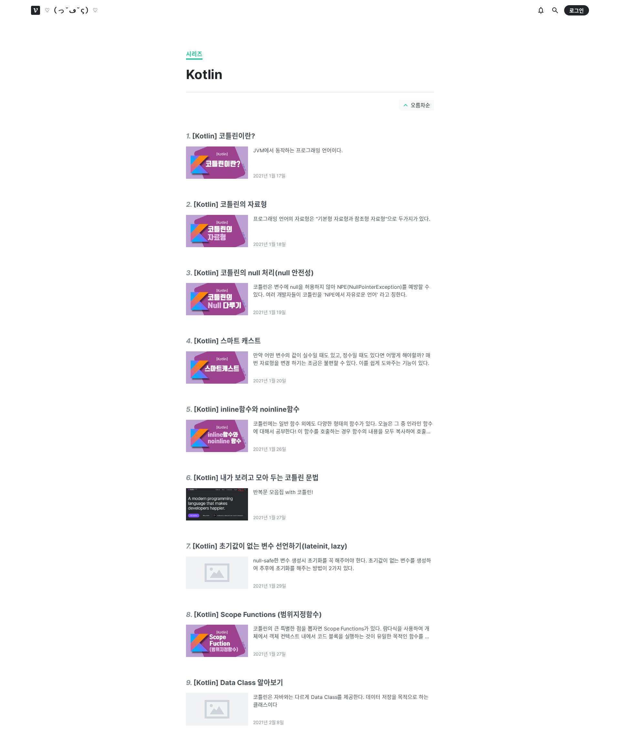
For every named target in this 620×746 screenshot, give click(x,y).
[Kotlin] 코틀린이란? (223, 136)
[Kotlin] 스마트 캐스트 (227, 341)
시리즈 (194, 54)
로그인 (576, 10)
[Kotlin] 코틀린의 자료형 (230, 204)
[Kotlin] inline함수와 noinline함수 (247, 409)
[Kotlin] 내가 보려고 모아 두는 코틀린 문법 (256, 477)
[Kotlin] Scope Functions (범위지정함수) (258, 614)
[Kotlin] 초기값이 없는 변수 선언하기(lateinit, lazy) (269, 546)
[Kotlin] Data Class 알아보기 (238, 682)
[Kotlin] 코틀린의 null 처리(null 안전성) (254, 272)
